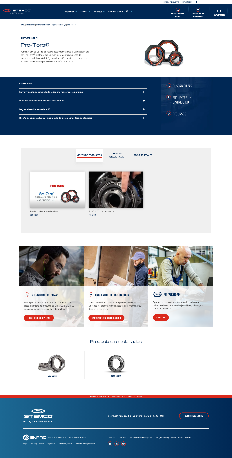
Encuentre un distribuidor (198, 15)
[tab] (89, 155)
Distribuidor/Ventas (65, 444)
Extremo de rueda (43, 25)
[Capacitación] (219, 11)
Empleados (51, 444)
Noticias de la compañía (141, 437)
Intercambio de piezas (177, 15)
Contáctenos (187, 2)
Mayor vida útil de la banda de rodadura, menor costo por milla (51, 92)
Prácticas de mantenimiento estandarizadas (41, 100)
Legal (25, 444)
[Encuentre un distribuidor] (198, 9)
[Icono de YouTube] (123, 443)
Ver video (34, 215)
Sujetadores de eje (59, 25)
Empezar (160, 317)
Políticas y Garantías (37, 444)
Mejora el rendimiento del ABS (34, 109)
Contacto (111, 437)
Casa (23, 25)
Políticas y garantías (171, 2)
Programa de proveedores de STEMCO (173, 437)
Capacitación (219, 15)
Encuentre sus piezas (39, 317)
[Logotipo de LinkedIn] (116, 443)
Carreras (122, 437)
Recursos (179, 113)
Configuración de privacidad (85, 444)
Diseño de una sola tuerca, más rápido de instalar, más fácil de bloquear (55, 118)
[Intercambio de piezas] (177, 9)
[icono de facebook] (110, 443)
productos (30, 25)
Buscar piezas (182, 85)
